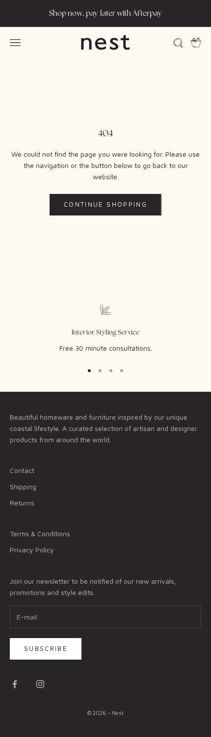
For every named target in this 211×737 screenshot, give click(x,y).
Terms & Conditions (40, 533)
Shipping (23, 486)
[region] (105, 329)
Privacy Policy (32, 550)
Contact (22, 470)
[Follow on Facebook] (15, 684)
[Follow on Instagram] (40, 684)
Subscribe (45, 648)
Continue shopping (105, 204)
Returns (22, 503)
